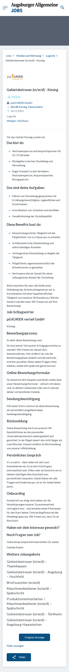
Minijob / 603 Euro (17, 120)
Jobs (9, 55)
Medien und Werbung (28, 55)
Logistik (50, 55)
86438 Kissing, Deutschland (27, 106)
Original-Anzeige (34, 637)
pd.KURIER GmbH (21, 102)
